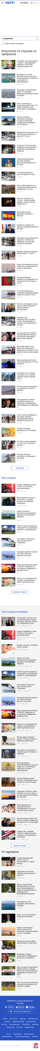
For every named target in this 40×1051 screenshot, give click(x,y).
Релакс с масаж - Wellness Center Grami (27, 646)
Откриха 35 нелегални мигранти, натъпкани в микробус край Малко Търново (27, 148)
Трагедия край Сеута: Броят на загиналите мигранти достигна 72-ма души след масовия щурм (27, 349)
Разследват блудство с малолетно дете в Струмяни (26, 541)
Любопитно (20, 730)
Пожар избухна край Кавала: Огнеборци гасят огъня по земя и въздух (27, 780)
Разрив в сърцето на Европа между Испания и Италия (27, 227)
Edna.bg (19, 1027)
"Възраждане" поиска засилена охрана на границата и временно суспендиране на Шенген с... (27, 403)
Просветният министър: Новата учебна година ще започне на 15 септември (27, 820)
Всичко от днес (20, 592)
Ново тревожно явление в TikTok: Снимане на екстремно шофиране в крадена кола (27, 567)
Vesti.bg (9, 3)
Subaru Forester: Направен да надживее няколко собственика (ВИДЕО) (26, 661)
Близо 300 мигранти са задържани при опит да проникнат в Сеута (27, 187)
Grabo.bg (35, 1024)
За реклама (17, 1034)
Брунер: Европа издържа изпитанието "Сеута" (27, 252)
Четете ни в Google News (21, 1011)
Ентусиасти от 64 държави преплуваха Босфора (26, 903)
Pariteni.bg (10, 1027)
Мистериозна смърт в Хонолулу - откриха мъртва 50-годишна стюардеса (26, 500)
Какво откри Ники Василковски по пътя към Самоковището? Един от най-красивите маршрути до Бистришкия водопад (26, 889)
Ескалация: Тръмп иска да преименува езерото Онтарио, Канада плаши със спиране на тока (27, 620)
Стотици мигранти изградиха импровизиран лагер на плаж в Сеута (27, 293)
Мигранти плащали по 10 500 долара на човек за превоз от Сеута (27, 134)
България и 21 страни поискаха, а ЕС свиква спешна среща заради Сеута (26, 376)
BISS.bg (4, 1024)
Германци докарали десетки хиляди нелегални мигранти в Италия (26, 162)
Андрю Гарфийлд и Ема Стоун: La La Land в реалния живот (26, 486)
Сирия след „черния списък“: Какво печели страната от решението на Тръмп (27, 834)
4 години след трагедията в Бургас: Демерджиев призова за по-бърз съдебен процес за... (27, 64)
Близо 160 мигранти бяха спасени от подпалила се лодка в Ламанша (27, 266)
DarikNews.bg (32, 1019)
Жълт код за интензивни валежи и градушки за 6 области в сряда (27, 984)
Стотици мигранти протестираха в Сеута (26, 173)
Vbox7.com (13, 1019)
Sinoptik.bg (26, 1024)
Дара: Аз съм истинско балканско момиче (26, 915)
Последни (24, 3)
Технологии (20, 666)
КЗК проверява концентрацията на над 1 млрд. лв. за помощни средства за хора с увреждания (27, 766)
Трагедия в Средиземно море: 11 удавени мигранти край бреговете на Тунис (27, 93)
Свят (18, 626)
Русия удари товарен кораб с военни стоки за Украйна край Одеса (27, 739)
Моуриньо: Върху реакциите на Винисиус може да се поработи (27, 956)
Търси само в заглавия (14, 43)
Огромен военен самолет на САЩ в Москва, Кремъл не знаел (27, 554)
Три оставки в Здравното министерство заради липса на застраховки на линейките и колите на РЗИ (27, 971)
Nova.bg (7, 1021)
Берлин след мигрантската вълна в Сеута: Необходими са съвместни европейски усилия (27, 321)
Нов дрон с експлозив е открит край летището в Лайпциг (27, 752)
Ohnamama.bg (14, 1024)
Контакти (35, 1036)
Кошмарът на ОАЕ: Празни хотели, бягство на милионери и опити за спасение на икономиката (27, 78)
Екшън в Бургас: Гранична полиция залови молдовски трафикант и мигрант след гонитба (26, 120)
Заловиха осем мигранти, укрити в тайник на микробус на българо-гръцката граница (27, 241)
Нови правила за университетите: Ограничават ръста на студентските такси (26, 807)
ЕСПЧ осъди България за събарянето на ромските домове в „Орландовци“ (27, 528)
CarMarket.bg (31, 1021)
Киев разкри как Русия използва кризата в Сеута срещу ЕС (27, 362)
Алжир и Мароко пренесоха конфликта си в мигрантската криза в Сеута (27, 280)
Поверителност (7, 1036)
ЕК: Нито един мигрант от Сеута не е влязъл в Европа (26, 443)
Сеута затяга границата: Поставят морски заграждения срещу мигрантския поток (27, 418)
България (19, 678)
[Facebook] (20, 1039)
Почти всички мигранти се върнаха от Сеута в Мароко (27, 388)
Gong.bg (22, 1019)
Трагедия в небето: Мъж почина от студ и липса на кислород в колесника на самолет (27, 794)
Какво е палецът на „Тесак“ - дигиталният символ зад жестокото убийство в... (26, 201)
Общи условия (29, 1034)
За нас (8, 1034)
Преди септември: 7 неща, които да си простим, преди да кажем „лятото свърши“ (27, 930)
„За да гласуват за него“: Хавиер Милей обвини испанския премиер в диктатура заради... (27, 335)
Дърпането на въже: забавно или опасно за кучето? (26, 873)
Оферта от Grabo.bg (22, 649)
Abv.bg (5, 1019)
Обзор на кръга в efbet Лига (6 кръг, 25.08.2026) (27, 942)
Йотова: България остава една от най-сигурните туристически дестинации (27, 307)
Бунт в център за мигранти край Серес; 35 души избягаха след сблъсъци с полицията (27, 106)
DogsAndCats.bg (18, 1021)
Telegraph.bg (29, 1027)
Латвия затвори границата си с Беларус (26, 429)
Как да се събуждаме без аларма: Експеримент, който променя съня (27, 580)
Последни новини (15, 611)
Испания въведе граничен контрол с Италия (25, 214)
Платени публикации (23, 637)
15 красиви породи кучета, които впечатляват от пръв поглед (25, 861)
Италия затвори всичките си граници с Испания (26, 456)
